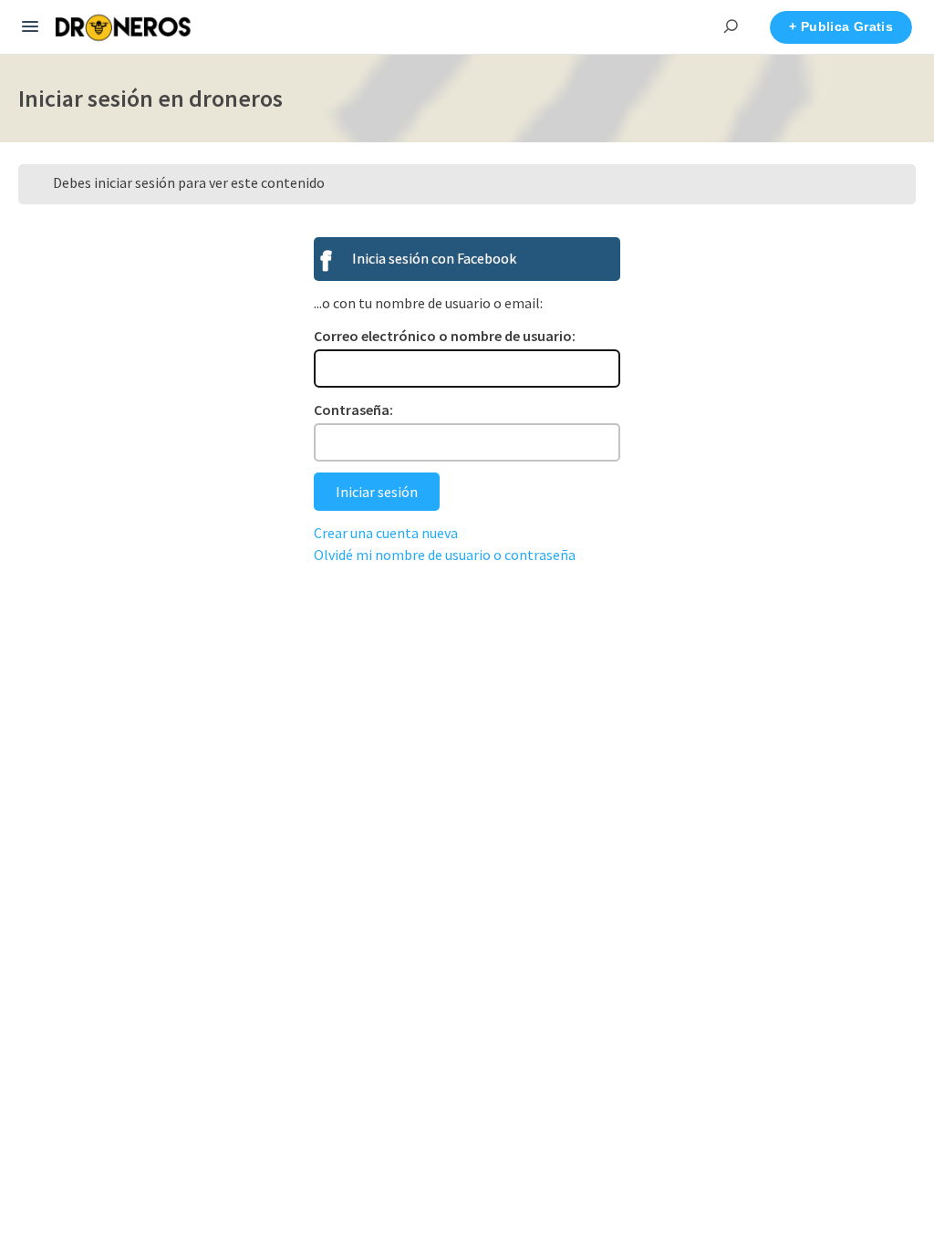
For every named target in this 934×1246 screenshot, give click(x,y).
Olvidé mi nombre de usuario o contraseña (445, 554)
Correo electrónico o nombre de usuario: (445, 336)
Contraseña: (353, 409)
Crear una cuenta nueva (386, 533)
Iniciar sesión (377, 492)
